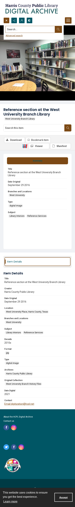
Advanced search (14, 35)
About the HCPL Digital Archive (18, 417)
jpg (7, 353)
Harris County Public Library (19, 373)
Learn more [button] (10, 501)
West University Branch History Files (23, 384)
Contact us (8, 421)
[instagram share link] (14, 427)
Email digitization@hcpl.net (19, 403)
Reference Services (36, 216)
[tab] (37, 160)
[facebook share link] (6, 427)
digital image (16, 205)
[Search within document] (67, 127)
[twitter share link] (6, 447)
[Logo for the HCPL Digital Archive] (31, 9)
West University (17, 195)
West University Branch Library (20, 119)
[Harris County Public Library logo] (12, 465)
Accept (63, 497)
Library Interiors (17, 216)
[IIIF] (25, 146)
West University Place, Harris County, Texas (27, 312)
